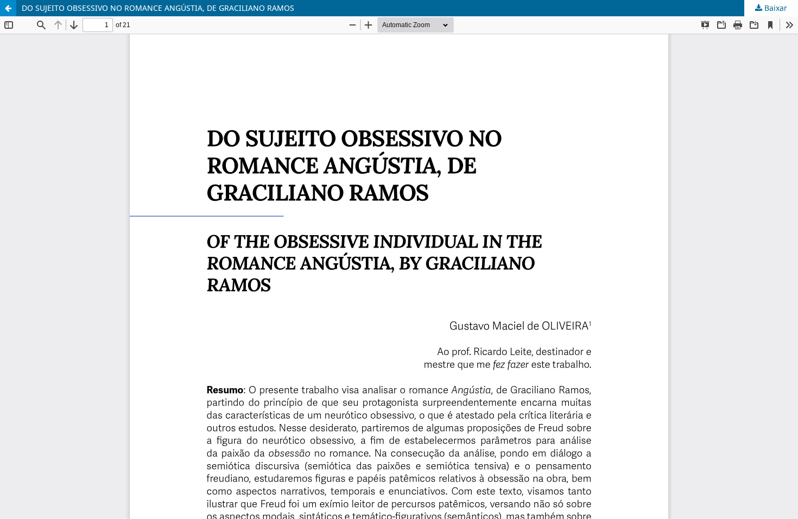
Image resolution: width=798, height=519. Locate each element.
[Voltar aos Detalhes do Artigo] (8, 8)
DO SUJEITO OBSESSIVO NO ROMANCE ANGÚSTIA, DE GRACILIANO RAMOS (158, 8)
